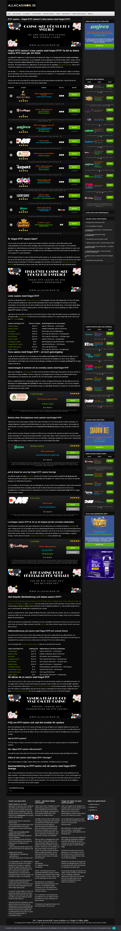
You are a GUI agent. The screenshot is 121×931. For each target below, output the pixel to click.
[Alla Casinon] (22, 9)
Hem (9, 13)
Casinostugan (27, 372)
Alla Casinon (42, 922)
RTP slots (14, 319)
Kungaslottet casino (15, 344)
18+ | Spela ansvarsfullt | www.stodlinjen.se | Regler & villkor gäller (43, 136)
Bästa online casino (79, 13)
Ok (114, 928)
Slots (58, 13)
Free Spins (26, 13)
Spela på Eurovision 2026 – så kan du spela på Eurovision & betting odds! (98, 251)
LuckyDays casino (14, 341)
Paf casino (35, 498)
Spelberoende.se (94, 804)
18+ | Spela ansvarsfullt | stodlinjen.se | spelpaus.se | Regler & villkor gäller (99, 192)
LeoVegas (72, 526)
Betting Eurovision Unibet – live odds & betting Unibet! (100, 242)
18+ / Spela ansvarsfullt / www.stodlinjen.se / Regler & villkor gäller (43, 203)
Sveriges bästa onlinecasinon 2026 (95, 222)
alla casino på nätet (79, 922)
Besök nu (99, 45)
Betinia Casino (37, 446)
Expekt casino (13, 339)
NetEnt (43, 624)
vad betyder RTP (19, 603)
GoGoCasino (12, 336)
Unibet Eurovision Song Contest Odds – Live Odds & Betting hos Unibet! (99, 247)
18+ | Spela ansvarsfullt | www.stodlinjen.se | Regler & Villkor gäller (99, 136)
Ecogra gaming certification (19, 691)
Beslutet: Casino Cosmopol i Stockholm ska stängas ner (99, 256)
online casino (66, 922)
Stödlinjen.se (93, 807)
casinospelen (22, 316)
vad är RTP (31, 603)
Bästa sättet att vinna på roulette (94, 260)
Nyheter (90, 13)
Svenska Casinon (48, 13)
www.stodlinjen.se (61, 920)
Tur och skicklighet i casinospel (94, 226)
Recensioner (66, 13)
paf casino (11, 331)
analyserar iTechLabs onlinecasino (40, 686)
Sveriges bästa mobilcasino (38, 536)
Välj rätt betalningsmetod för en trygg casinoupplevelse (95, 235)
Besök (74, 94)
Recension (74, 98)
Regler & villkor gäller (108, 124)
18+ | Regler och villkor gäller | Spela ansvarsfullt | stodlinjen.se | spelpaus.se (44, 103)
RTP (17, 71)
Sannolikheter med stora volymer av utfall (97, 239)
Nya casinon (17, 13)
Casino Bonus (36, 13)
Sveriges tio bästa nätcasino (30, 644)
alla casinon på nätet (65, 64)
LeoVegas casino (14, 334)
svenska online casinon (33, 300)
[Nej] (119, 928)
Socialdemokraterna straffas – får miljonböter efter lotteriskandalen (98, 230)
